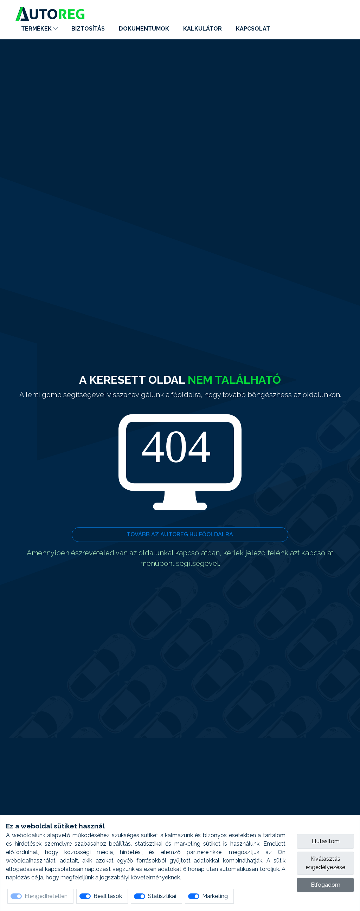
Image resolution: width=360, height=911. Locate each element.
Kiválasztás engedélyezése (325, 863)
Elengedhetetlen (46, 896)
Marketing (215, 896)
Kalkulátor (202, 28)
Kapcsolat (253, 28)
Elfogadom (325, 884)
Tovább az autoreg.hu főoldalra (180, 534)
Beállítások (108, 896)
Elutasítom (325, 841)
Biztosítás (88, 28)
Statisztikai (162, 896)
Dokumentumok (144, 28)
